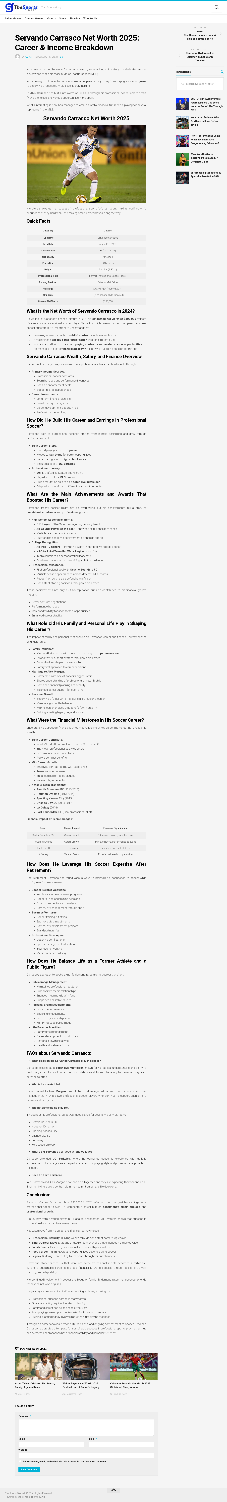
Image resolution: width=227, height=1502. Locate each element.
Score (62, 18)
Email (93, 1438)
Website (22, 1450)
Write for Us (90, 18)
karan (28, 57)
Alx (43, 1497)
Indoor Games (13, 18)
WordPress (24, 1497)
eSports (51, 18)
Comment (24, 1416)
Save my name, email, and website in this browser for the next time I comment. (65, 1461)
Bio (61, 57)
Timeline (75, 18)
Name (22, 1438)
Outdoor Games (34, 18)
